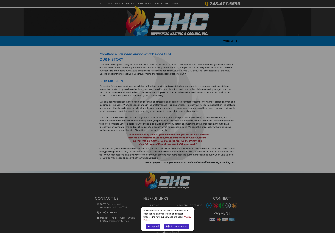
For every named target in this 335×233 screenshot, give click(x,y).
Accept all (153, 226)
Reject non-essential (176, 226)
